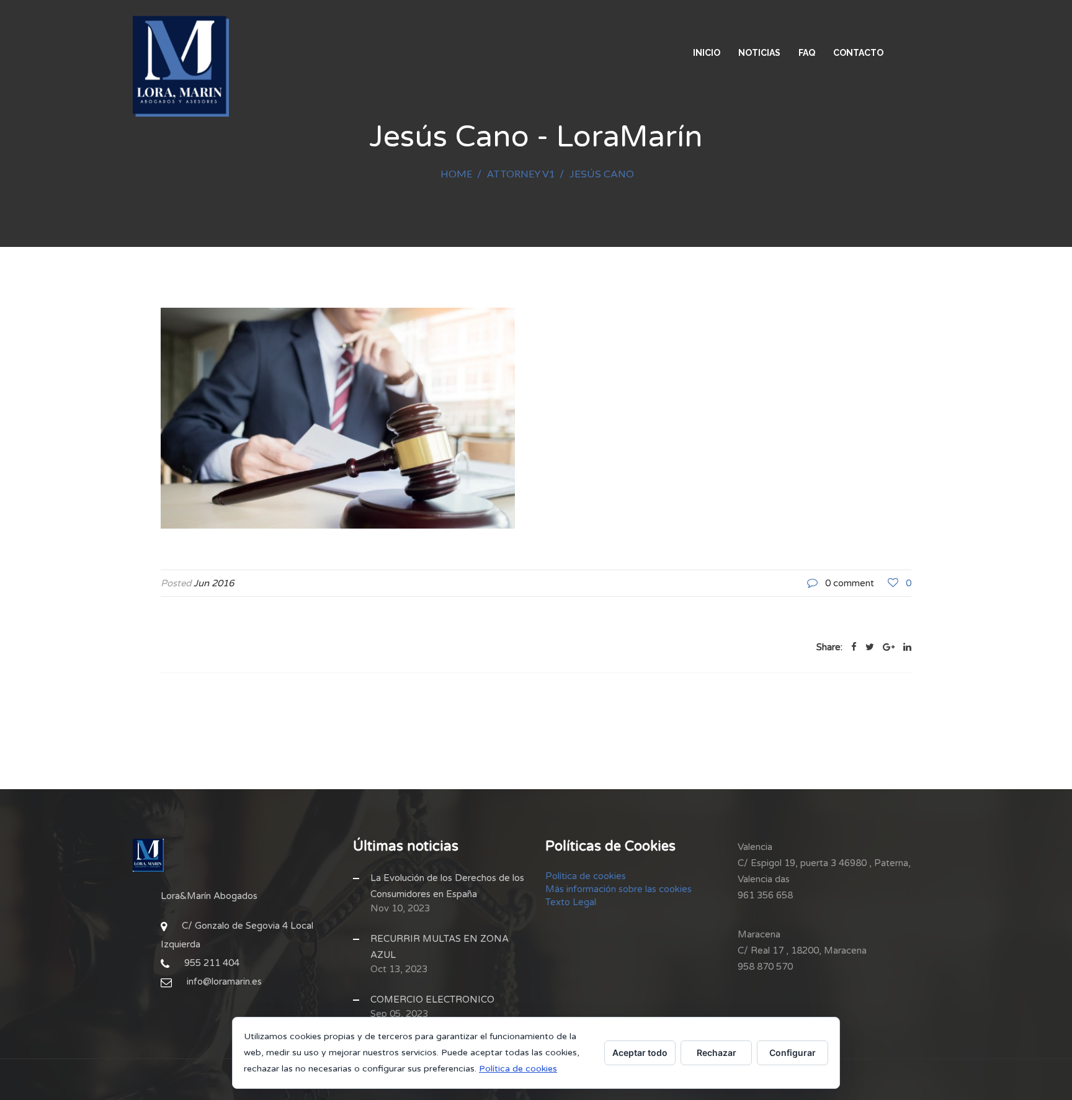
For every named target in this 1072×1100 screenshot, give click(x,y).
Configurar (792, 1052)
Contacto (858, 53)
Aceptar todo (640, 1052)
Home (456, 173)
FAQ (806, 53)
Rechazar (716, 1052)
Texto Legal (570, 902)
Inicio (706, 53)
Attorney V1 (521, 173)
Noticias (759, 53)
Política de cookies (585, 876)
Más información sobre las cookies (618, 889)
